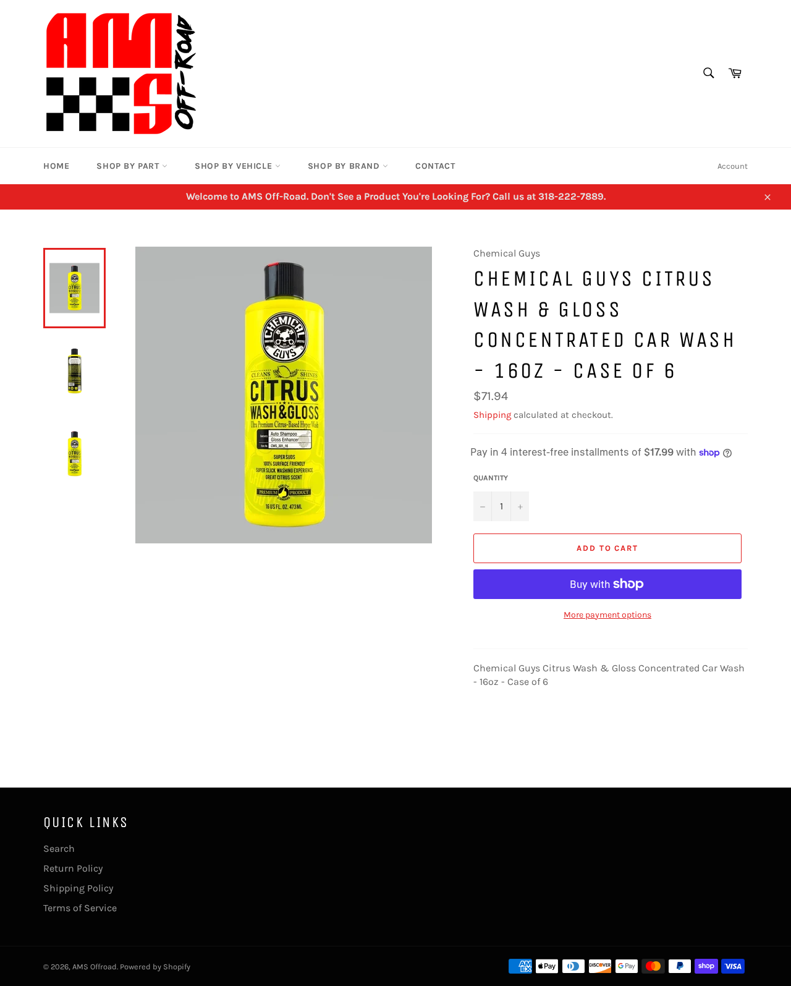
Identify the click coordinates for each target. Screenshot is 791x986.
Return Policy (73, 868)
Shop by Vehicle (235, 166)
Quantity (490, 478)
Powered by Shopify (155, 966)
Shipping (492, 414)
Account (732, 166)
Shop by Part (129, 166)
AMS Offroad (94, 966)
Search (59, 848)
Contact (435, 166)
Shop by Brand (345, 166)
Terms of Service (80, 908)
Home (56, 166)
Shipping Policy (78, 888)
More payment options (607, 615)
